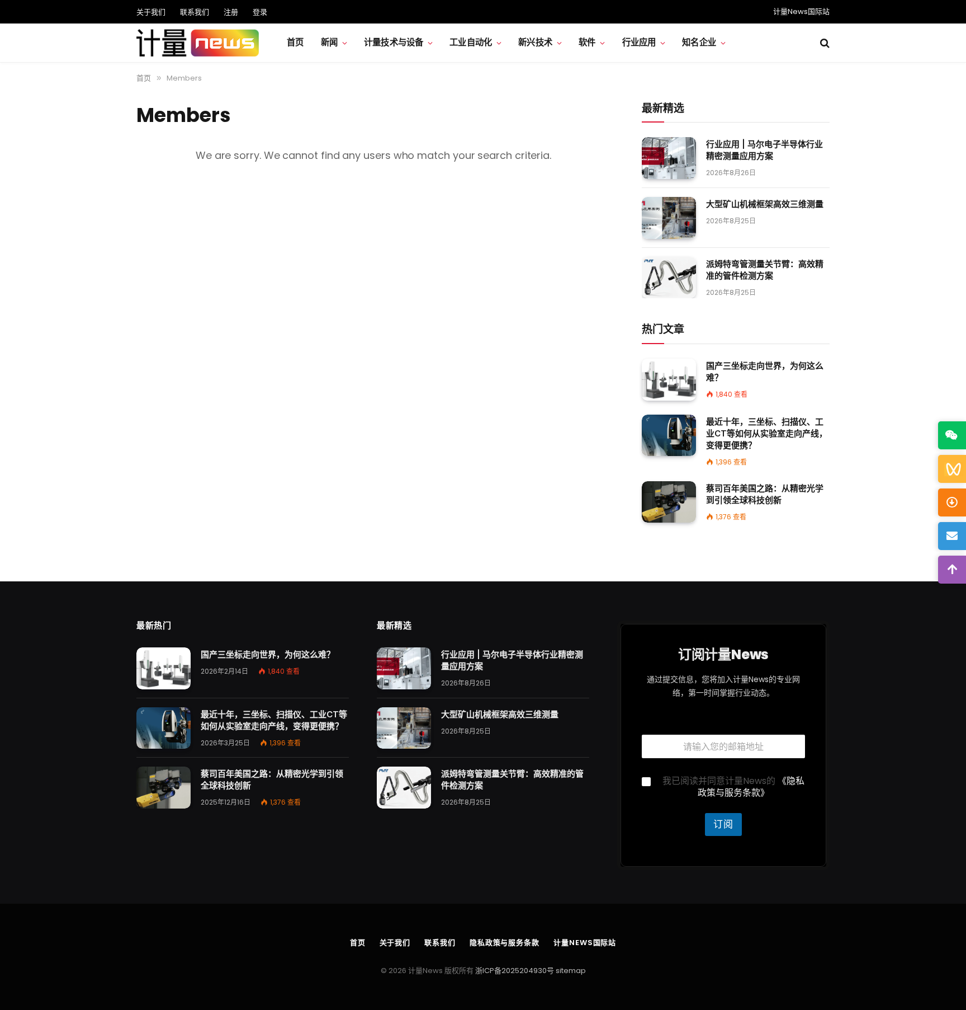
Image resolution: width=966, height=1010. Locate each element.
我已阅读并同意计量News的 (733, 787)
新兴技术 (535, 42)
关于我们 (150, 12)
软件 (587, 42)
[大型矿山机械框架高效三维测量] (669, 218)
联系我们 (194, 12)
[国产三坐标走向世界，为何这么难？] (669, 380)
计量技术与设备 (393, 42)
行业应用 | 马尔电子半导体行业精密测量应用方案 (764, 150)
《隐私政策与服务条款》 (751, 786)
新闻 (329, 42)
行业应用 (639, 42)
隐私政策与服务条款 (504, 942)
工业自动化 (470, 42)
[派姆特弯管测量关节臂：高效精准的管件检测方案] (669, 278)
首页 (295, 42)
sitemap (571, 970)
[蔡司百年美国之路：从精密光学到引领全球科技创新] (669, 502)
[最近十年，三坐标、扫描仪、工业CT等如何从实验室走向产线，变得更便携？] (669, 436)
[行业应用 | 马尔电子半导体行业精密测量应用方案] (669, 158)
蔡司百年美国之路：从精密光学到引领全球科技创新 (764, 494)
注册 (231, 12)
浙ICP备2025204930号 (514, 970)
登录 (260, 12)
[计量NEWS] (197, 43)
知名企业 (699, 42)
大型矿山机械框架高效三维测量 (764, 204)
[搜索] (824, 42)
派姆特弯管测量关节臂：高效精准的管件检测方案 (764, 270)
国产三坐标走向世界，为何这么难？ (764, 371)
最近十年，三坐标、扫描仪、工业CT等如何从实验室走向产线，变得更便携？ (766, 433)
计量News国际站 (801, 11)
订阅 (723, 824)
